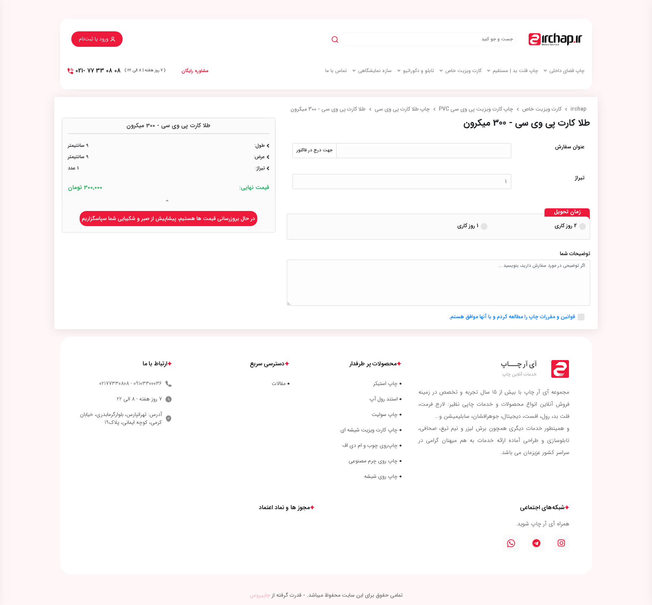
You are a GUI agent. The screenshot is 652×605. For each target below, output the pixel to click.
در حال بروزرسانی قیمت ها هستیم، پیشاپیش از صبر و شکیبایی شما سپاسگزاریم (168, 218)
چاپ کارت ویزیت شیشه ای (369, 430)
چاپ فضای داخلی (566, 71)
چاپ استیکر (385, 384)
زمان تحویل (567, 212)
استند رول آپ (383, 399)
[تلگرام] (536, 543)
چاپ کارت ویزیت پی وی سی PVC (476, 109)
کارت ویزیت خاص (463, 71)
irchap (578, 109)
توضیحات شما (575, 254)
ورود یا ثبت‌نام (93, 39)
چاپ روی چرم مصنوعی (373, 461)
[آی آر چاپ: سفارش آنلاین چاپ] (555, 39)
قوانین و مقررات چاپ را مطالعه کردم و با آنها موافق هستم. (512, 317)
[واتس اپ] (511, 543)
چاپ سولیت (385, 415)
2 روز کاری (566, 226)
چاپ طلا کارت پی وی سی (402, 109)
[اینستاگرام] (561, 543)
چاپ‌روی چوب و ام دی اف (370, 446)
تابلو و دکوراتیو (418, 71)
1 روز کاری (467, 226)
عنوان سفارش (569, 147)
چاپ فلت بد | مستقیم (515, 71)
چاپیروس (260, 595)
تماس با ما (336, 71)
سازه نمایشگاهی (375, 71)
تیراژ (579, 178)
